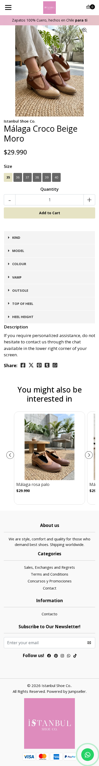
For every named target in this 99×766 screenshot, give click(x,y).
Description (16, 327)
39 (46, 177)
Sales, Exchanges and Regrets (49, 567)
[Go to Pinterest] (56, 656)
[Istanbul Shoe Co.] (49, 7)
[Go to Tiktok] (75, 656)
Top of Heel (22, 303)
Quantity (49, 189)
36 (18, 177)
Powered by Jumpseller (66, 691)
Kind (16, 237)
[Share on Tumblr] (47, 365)
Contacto (49, 613)
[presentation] (10, 455)
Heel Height (23, 317)
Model (18, 250)
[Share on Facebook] (23, 365)
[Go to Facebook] (49, 656)
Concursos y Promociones (50, 580)
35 (8, 177)
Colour (19, 264)
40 (56, 177)
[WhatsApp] (68, 656)
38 (37, 177)
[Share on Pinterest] (39, 365)
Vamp (17, 277)
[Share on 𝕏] (31, 365)
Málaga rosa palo (33, 484)
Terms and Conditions (49, 574)
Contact (49, 588)
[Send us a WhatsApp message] (87, 754)
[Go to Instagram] (62, 656)
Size (8, 166)
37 (27, 177)
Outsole (20, 290)
